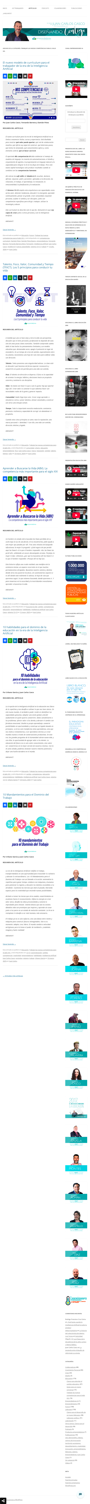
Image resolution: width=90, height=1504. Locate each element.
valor (10, 453)
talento (53, 451)
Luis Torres (69, 1336)
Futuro (31, 235)
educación (44, 448)
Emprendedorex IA (71, 1401)
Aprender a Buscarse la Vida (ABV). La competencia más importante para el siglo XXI (30, 469)
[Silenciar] (83, 475)
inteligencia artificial (41, 244)
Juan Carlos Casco (25, 451)
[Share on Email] (25, 76)
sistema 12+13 (12, 612)
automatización (36, 953)
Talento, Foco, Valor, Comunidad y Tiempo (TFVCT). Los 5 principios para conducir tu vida (28, 267)
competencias (45, 238)
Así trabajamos (17, 8)
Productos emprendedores (74, 1432)
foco (16, 451)
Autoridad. (79, 1336)
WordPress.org (70, 1486)
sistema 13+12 (36, 247)
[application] (76, 471)
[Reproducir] (68, 475)
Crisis (67, 1373)
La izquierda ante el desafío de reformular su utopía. (74, 1350)
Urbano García (13, 780)
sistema (26, 958)
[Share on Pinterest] (30, 76)
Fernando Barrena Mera (17, 244)
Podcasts (45, 8)
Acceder (68, 1477)
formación (30, 244)
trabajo (43, 247)
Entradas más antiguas (13, 976)
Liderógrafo (69, 1421)
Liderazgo (68, 1409)
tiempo (5, 453)
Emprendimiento (71, 1404)
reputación (40, 451)
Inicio (5, 8)
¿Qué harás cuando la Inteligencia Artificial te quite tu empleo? (76, 1325)
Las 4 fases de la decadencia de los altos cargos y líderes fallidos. (75, 1342)
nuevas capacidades (23, 247)
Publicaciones (76, 8)
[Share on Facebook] (5, 76)
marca (34, 451)
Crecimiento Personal (72, 1370)
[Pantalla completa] (85, 475)
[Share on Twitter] (20, 76)
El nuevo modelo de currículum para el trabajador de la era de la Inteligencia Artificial (26, 65)
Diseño (67, 1376)
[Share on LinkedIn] (15, 76)
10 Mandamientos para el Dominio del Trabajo (26, 796)
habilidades (27, 609)
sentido (47, 451)
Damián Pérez (16, 241)
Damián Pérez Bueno (28, 241)
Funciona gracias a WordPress (12, 1500)
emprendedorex (42, 241)
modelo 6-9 (11, 247)
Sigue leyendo (9, 230)
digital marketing (71, 1330)
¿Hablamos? (7, 13)
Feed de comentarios (72, 1483)
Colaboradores (60, 8)
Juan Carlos (13, 249)
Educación (25, 235)
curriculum (6, 241)
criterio (37, 448)
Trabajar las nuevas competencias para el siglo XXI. (76, 1395)
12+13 (28, 953)
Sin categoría (69, 1460)
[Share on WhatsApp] (10, 76)
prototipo (19, 958)
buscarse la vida (31, 607)
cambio (40, 607)
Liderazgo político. (73, 1418)
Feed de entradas (71, 1480)
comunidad (30, 448)
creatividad (17, 955)
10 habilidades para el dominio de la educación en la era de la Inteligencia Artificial (25, 630)
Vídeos (67, 1463)
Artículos (33, 8)
